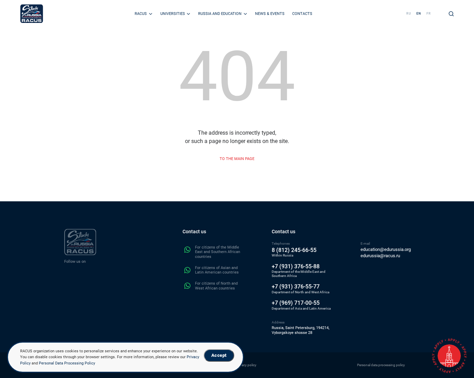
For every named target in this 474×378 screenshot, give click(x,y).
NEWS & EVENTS (270, 13)
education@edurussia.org (386, 249)
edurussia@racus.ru (380, 255)
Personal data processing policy (381, 365)
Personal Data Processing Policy (67, 363)
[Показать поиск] (451, 14)
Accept (219, 355)
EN (418, 13)
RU (408, 13)
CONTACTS (302, 13)
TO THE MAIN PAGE (237, 158)
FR (428, 13)
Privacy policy (246, 365)
